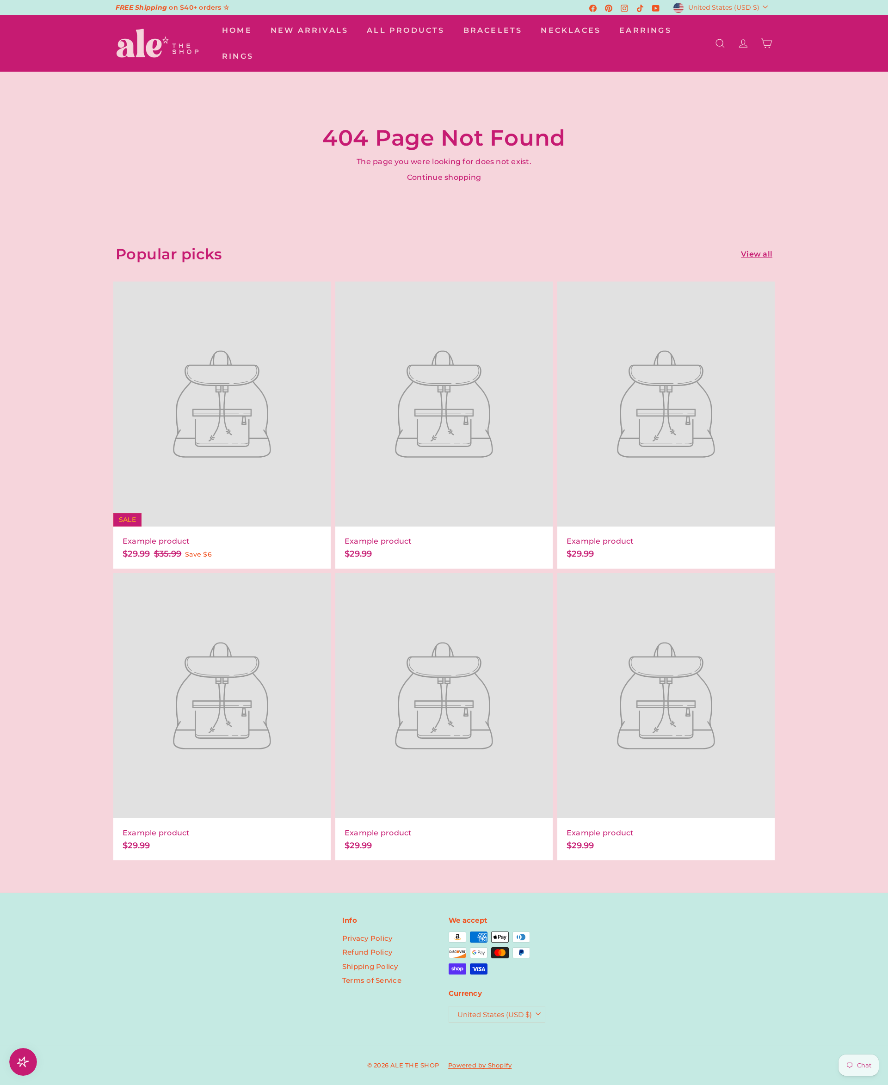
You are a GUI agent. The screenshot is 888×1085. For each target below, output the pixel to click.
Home (237, 30)
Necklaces (571, 30)
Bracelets (493, 30)
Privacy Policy (367, 938)
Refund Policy (367, 952)
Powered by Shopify (480, 1065)
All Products (405, 30)
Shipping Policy (370, 966)
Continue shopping (444, 177)
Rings (237, 56)
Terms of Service (371, 980)
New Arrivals (309, 30)
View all (756, 254)
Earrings (645, 30)
